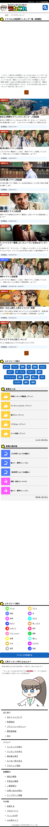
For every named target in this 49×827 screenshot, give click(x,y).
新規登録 (30, 671)
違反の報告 (11, 777)
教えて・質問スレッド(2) (19, 463)
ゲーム (6, 367)
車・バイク (20, 372)
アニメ (15, 367)
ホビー (10, 372)
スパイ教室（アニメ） (18, 433)
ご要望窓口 (11, 786)
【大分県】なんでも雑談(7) (20, 453)
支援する (11, 806)
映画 (34, 367)
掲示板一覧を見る (41, 497)
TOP (6, 15)
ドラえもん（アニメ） (18, 424)
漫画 (22, 367)
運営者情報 (11, 731)
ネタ (42, 377)
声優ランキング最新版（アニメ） (22, 396)
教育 (26, 382)
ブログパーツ (12, 811)
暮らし (34, 377)
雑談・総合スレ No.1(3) (19, 481)
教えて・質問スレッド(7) (19, 491)
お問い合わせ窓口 (14, 791)
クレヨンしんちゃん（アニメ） (21, 406)
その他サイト (12, 820)
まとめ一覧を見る (41, 440)
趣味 (20, 377)
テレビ (42, 367)
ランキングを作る (14, 752)
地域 (32, 382)
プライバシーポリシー (16, 727)
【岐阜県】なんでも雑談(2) (20, 472)
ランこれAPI (12, 816)
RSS (8, 736)
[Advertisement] (24, 48)
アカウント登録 (13, 766)
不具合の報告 (12, 781)
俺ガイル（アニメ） (18, 415)
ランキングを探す (14, 747)
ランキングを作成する (24, 655)
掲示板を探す (12, 756)
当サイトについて (14, 717)
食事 (26, 377)
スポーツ (31, 372)
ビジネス (18, 382)
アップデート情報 (14, 795)
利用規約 (11, 722)
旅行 (39, 372)
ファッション (10, 377)
